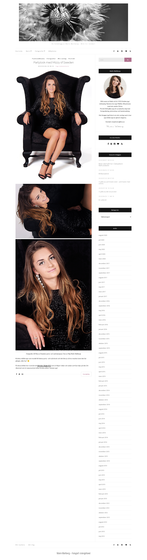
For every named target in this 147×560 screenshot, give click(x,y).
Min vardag (62, 58)
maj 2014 (102, 423)
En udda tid (102, 200)
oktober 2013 (103, 456)
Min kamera (20, 545)
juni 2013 (102, 475)
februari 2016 (103, 325)
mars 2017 (102, 292)
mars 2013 (102, 489)
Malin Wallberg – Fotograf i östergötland (73, 553)
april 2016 (102, 315)
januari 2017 (103, 296)
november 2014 (104, 395)
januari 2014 (103, 442)
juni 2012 (102, 531)
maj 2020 (102, 249)
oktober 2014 (103, 400)
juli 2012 (101, 527)
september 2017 (104, 273)
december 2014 (104, 390)
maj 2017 (102, 287)
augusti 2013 (103, 466)
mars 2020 (102, 259)
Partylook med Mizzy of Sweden (54, 62)
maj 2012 (102, 536)
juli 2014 (101, 414)
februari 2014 (103, 437)
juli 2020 (101, 240)
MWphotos (52, 51)
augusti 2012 (103, 522)
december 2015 (104, 334)
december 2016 (104, 301)
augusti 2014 (103, 409)
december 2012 (104, 503)
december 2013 (104, 447)
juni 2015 (102, 362)
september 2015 (104, 348)
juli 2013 (101, 470)
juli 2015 (101, 357)
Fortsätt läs (86, 374)
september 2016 (104, 306)
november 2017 (104, 268)
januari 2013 (103, 498)
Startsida (19, 51)
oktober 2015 (103, 343)
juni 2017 (102, 282)
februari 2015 (103, 381)
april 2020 (102, 254)
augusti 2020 (103, 235)
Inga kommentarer (62, 66)
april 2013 (102, 484)
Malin (28, 51)
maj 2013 (102, 480)
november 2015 (104, 339)
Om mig (31, 545)
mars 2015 (102, 376)
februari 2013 (103, 494)
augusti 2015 (103, 353)
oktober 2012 (103, 513)
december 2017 (104, 263)
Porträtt (72, 58)
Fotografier (39, 51)
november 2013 (104, 451)
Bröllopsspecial (104, 174)
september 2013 (104, 461)
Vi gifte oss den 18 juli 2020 (107, 192)
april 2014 (102, 428)
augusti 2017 (103, 278)
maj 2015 (102, 367)
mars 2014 (102, 433)
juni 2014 (102, 419)
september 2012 (104, 517)
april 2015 (102, 372)
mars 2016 (102, 320)
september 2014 (104, 404)
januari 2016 (103, 329)
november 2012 (104, 508)
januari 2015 (103, 386)
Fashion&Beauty (38, 58)
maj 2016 (102, 310)
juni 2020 (102, 245)
